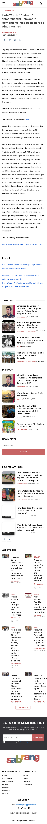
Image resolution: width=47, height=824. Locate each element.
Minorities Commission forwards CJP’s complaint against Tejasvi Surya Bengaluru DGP (29, 310)
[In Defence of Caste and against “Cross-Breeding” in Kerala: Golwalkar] (8, 341)
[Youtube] (28, 808)
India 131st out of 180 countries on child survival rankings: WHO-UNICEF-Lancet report (29, 410)
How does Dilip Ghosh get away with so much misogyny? (29, 510)
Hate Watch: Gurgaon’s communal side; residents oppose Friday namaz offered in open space (29, 476)
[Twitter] (10, 40)
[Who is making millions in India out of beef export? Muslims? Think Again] (8, 326)
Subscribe (23, 452)
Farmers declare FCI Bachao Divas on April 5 (30, 425)
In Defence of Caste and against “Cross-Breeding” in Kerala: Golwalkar (30, 340)
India (13, 594)
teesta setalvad (40, 648)
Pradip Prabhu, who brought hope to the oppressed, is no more (16, 606)
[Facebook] (4, 40)
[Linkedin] (15, 40)
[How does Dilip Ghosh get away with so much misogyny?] (8, 511)
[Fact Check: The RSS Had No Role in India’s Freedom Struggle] (8, 357)
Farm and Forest (23, 429)
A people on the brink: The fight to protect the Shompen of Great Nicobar (38, 570)
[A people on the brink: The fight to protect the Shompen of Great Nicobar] (28, 556)
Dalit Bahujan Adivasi (37, 556)
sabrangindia (9, 32)
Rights (36, 594)
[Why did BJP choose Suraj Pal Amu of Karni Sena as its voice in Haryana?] (8, 528)
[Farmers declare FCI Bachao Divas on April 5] (8, 426)
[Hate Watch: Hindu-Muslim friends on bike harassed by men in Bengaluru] (8, 494)
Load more (22, 708)
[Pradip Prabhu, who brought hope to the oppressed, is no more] (5, 595)
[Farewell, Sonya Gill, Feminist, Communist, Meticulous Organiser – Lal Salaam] (28, 628)
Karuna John (21, 533)
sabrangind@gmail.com (26, 804)
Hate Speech (7, 517)
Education (15, 673)
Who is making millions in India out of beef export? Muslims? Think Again (29, 325)
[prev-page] (4, 539)
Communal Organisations (26, 331)
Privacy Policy (24, 742)
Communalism (8, 10)
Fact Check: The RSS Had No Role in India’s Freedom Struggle (30, 355)
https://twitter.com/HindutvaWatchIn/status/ (22, 244)
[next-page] (9, 539)
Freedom (20, 399)
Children (20, 417)
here (27, 119)
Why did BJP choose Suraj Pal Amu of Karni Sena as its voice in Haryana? (30, 527)
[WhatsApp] (20, 40)
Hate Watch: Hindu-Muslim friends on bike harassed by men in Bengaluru (30, 493)
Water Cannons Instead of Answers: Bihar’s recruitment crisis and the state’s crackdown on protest (16, 687)
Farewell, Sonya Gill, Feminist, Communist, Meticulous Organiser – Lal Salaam (40, 638)
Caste (19, 346)
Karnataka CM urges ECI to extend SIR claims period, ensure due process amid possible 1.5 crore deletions (16, 645)
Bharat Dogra (16, 618)
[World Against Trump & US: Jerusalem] (8, 396)
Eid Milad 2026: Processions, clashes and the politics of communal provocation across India (17, 568)
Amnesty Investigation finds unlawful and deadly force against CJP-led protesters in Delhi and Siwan (40, 687)
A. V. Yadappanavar (39, 584)
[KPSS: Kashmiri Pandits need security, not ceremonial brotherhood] (28, 595)
